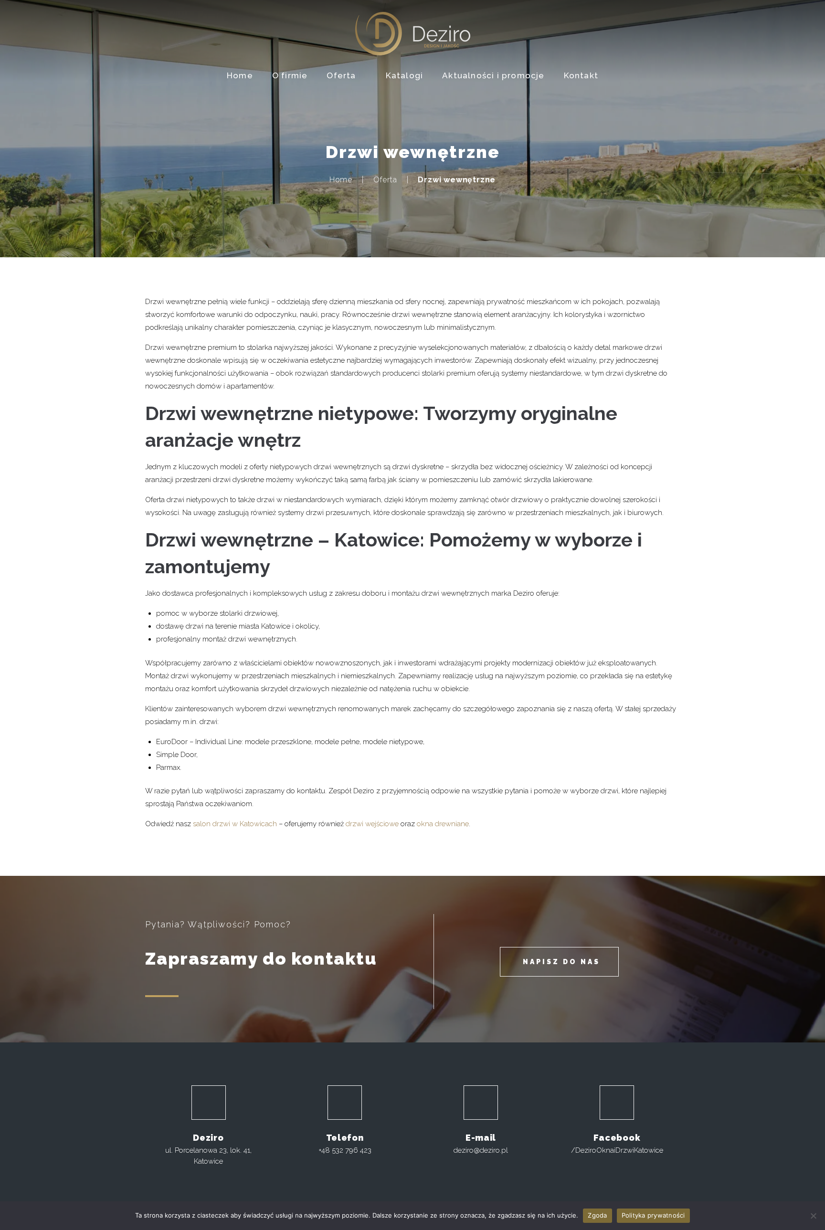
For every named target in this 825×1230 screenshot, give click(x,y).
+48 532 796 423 (344, 1150)
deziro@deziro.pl (481, 1150)
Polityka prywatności (653, 1215)
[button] (559, 962)
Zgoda (597, 1215)
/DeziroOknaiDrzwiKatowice (617, 1150)
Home (340, 179)
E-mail (480, 1138)
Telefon (345, 1138)
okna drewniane (443, 824)
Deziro (208, 1138)
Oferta (385, 179)
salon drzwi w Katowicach (235, 824)
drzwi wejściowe (372, 824)
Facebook (617, 1138)
